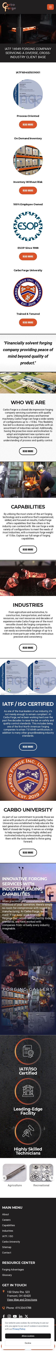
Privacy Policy (19, 1329)
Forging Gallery (28, 989)
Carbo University (11, 1241)
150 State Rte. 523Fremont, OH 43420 (22, 1295)
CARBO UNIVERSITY (28, 810)
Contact (6, 1252)
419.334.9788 (23, 1307)
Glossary (7, 1275)
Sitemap (6, 1247)
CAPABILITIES (28, 507)
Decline (28, 1343)
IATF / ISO (7, 1236)
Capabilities (8, 1225)
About (5, 1214)
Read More (28, 124)
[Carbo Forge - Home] (24, 7)
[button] (4, 1178)
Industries (7, 1230)
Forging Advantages (13, 1269)
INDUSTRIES (28, 605)
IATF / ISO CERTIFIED (28, 704)
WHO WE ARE (28, 402)
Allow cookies (28, 1336)
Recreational (15, 1185)
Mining (41, 1185)
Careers (6, 1219)
